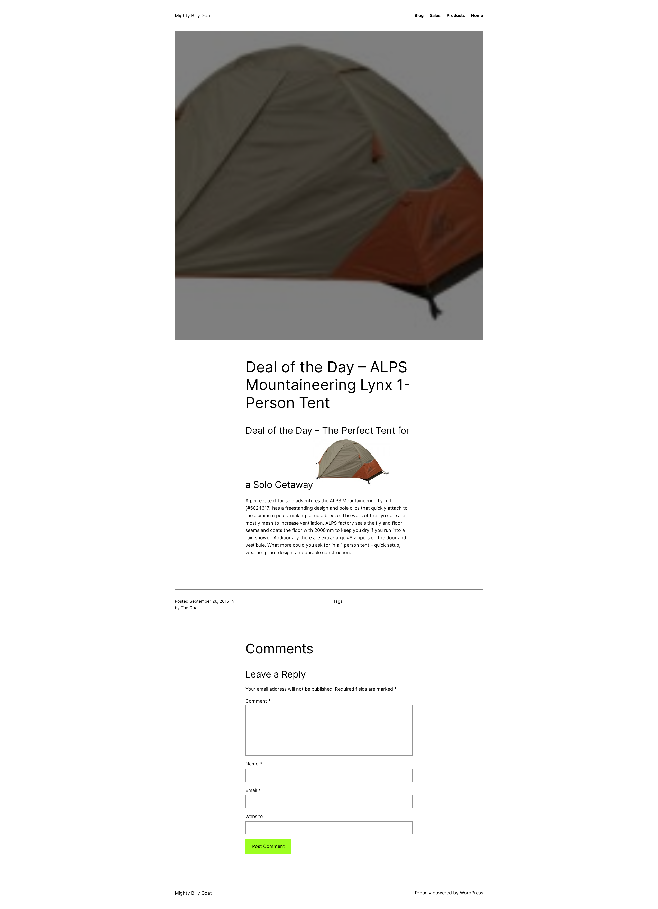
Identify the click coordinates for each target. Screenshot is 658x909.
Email (253, 790)
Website (254, 816)
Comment (258, 701)
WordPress (471, 892)
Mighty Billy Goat (193, 15)
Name (253, 763)
